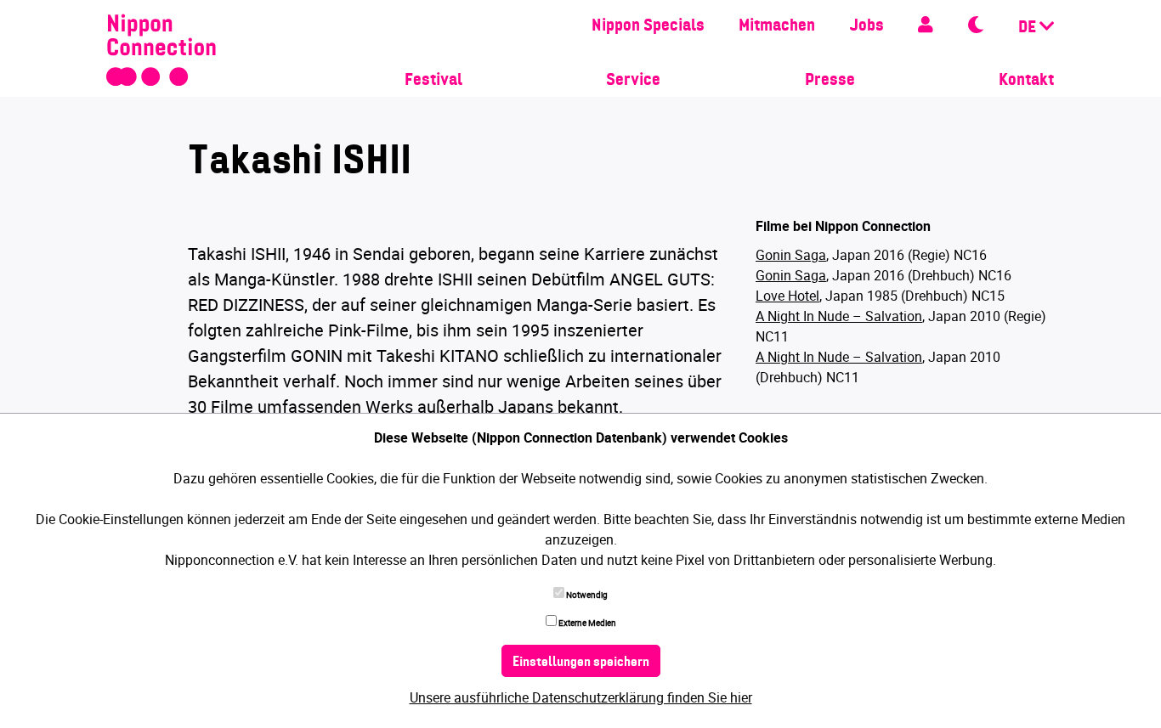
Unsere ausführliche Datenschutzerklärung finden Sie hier (581, 697)
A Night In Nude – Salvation (839, 316)
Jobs (866, 26)
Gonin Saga (791, 254)
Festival (433, 80)
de (1028, 28)
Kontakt (1026, 80)
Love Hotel (787, 295)
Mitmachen (777, 26)
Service (633, 80)
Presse (830, 80)
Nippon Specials (648, 26)
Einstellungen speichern (581, 662)
